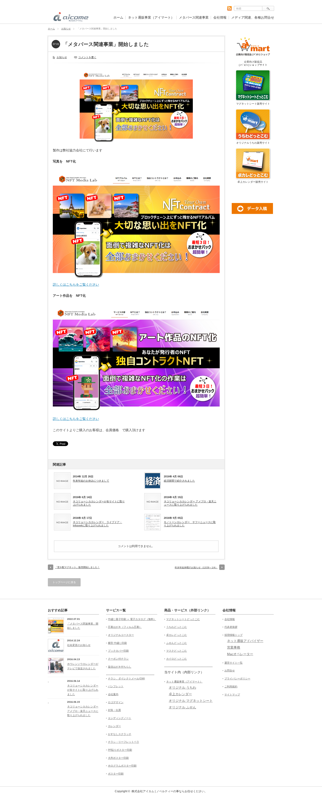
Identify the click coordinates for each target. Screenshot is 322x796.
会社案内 (113, 694)
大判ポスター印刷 (118, 757)
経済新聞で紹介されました (179, 480)
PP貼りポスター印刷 (120, 749)
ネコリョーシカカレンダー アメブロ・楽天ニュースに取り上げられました (190, 503)
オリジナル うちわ (182, 687)
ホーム (118, 17)
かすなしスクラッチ (119, 734)
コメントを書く (87, 57)
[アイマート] (253, 58)
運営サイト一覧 (233, 662)
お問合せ (229, 670)
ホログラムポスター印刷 (122, 765)
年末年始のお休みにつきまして (91, 480)
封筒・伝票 (114, 710)
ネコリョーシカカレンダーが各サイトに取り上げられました (99, 503)
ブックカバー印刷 (118, 650)
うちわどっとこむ (176, 626)
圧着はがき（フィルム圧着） (125, 626)
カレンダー (114, 726)
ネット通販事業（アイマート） (151, 17)
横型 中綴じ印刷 (117, 643)
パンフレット (116, 686)
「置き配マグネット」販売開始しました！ (77, 567)
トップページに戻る (64, 582)
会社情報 (220, 17)
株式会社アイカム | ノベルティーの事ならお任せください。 (169, 791)
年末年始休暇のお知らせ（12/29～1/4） (196, 567)
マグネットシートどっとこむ (183, 619)
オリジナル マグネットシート (191, 701)
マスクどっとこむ (176, 650)
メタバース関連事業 (194, 17)
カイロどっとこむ (176, 658)
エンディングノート (119, 718)
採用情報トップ (233, 635)
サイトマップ (232, 694)
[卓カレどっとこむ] (253, 178)
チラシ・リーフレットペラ (123, 741)
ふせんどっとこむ (176, 643)
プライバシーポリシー (237, 678)
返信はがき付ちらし (119, 666)
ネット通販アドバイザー (245, 641)
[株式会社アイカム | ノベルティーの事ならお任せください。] (70, 19)
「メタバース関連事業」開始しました (82, 625)
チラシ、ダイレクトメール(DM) (126, 678)
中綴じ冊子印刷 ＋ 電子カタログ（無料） (132, 619)
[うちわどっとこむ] (253, 139)
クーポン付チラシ (118, 658)
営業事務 (233, 647)
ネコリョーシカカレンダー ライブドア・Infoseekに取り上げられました (97, 524)
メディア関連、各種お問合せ (252, 17)
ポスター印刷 (116, 773)
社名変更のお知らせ (79, 645)
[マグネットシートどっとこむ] (253, 100)
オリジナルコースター (121, 635)
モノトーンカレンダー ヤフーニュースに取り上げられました (190, 524)
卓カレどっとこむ (176, 635)
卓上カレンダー (180, 694)
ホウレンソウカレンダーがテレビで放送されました (82, 666)
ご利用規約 (230, 686)
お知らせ (66, 28)
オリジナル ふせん (182, 707)
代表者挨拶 (230, 626)
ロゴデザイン (116, 702)
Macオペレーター (240, 654)
